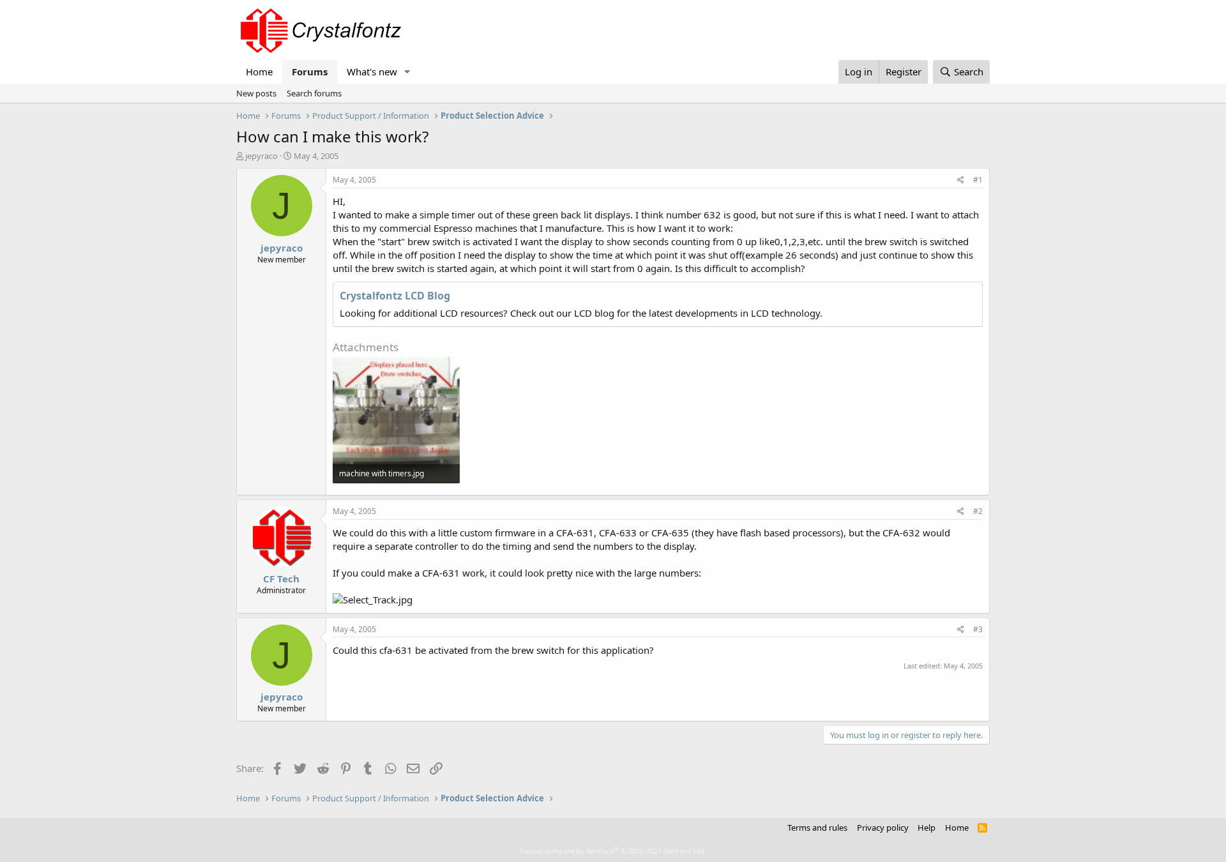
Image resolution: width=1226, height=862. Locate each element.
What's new (372, 71)
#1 (978, 179)
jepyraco (261, 156)
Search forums (314, 93)
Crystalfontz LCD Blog (395, 296)
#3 (978, 629)
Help (926, 827)
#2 (978, 511)
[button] (407, 72)
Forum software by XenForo (613, 851)
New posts (256, 93)
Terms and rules (817, 827)
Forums (310, 71)
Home (259, 71)
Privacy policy (883, 827)
